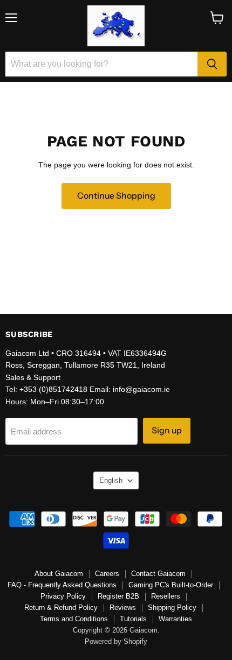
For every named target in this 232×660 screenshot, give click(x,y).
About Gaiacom (59, 574)
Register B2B (118, 596)
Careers (107, 574)
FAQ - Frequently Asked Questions (62, 585)
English (110, 480)
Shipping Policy (172, 607)
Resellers (165, 596)
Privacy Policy (63, 596)
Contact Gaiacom (158, 574)
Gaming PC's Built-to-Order (170, 585)
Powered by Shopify (116, 641)
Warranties (175, 619)
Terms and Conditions (74, 619)
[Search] (212, 64)
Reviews (123, 607)
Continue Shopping (116, 196)
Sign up (167, 430)
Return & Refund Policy (61, 607)
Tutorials (133, 619)
